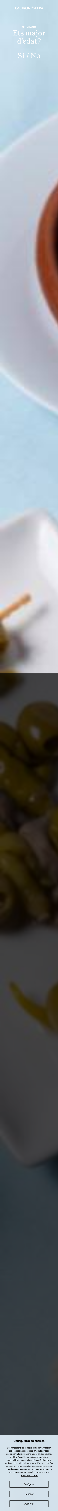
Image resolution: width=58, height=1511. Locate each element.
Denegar (29, 1494)
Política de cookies (29, 1475)
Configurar (29, 1484)
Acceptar (29, 1503)
